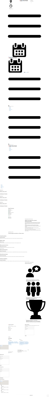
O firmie (10, 107)
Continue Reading (10, 344)
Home (10, 147)
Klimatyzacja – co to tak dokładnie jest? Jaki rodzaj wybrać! (13, 342)
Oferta (10, 108)
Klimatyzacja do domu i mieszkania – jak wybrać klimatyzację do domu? (24, 342)
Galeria (1, 186)
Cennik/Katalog (10, 109)
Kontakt (10, 110)
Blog (1, 187)
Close (30, 395)
